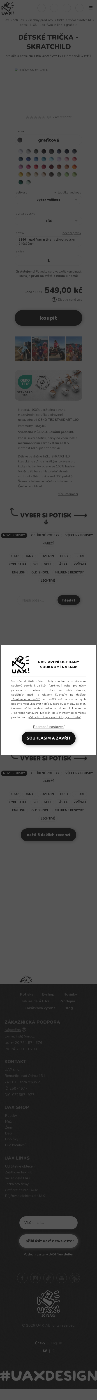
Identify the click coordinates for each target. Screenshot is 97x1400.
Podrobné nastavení (48, 726)
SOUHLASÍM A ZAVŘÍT (49, 738)
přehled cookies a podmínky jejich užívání (54, 717)
